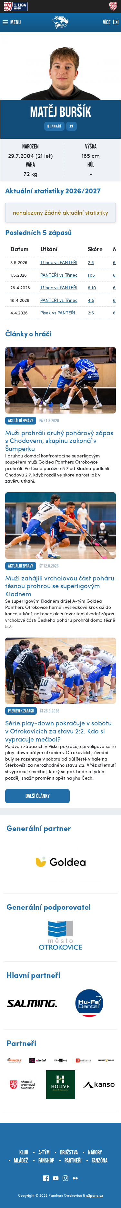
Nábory (95, 1152)
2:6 (91, 262)
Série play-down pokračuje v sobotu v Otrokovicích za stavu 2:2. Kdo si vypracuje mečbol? (58, 730)
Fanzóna (99, 1160)
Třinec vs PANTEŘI (58, 262)
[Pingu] (14, 1060)
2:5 (91, 313)
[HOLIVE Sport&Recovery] (60, 1084)
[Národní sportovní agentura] (22, 1084)
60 (115, 262)
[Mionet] (60, 862)
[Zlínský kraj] (60, 1060)
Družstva (69, 1152)
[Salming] (31, 1003)
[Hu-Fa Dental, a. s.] (89, 1003)
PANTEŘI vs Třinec (58, 275)
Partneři (73, 1160)
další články (37, 796)
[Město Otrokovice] (60, 935)
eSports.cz (94, 1195)
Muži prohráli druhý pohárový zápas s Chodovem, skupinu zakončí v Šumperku (59, 440)
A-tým (44, 1152)
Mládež (21, 1160)
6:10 (92, 287)
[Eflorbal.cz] (37, 1060)
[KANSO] (99, 1084)
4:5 (91, 300)
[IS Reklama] (83, 1060)
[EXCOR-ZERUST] (106, 1060)
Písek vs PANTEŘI (57, 313)
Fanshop (46, 1160)
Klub (23, 1152)
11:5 (91, 275)
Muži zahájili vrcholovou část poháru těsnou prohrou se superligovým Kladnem (59, 585)
